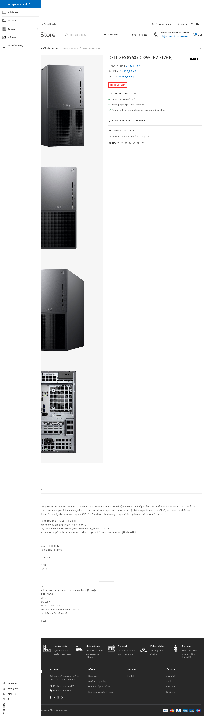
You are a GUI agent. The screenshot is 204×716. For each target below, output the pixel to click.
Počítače (125, 136)
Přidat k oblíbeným (121, 120)
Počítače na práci (50, 48)
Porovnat (140, 120)
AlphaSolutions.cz (58, 710)
